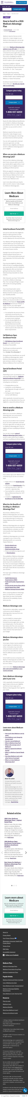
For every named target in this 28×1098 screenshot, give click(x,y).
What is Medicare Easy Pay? (13, 743)
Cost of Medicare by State (10, 983)
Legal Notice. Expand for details (11, 1096)
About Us (5, 932)
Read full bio (14, 802)
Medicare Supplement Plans (10, 972)
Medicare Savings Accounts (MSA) (14, 589)
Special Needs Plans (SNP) (12, 587)
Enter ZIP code (6, 6)
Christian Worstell (8, 29)
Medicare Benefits (8, 1007)
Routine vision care (10, 547)
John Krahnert (12, 31)
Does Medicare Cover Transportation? (13, 986)
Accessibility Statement (9, 952)
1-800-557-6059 (14, 111)
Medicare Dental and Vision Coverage (13, 980)
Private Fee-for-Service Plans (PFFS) (15, 585)
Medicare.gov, (18, 1067)
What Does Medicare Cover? (10, 1010)
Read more (10, 837)
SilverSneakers (11, 553)
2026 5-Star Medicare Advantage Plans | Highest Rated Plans (13, 820)
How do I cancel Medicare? (12, 741)
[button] (2, 2)
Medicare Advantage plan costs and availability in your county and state (14, 668)
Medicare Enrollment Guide (10, 1013)
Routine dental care (11, 545)
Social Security (17, 485)
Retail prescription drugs (12, 549)
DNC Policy (6, 949)
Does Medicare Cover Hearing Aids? (12, 993)
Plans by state (6, 1001)
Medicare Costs (7, 1004)
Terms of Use (6, 946)
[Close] (25, 1095)
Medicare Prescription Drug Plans (12, 969)
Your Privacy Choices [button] (8, 938)
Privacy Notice (7, 935)
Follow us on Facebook (11, 955)
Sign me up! (13, 213)
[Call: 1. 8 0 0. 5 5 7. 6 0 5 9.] (25, 1090)
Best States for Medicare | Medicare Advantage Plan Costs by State (12, 864)
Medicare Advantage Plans (10, 966)
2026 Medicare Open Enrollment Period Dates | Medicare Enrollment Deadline (12, 844)
